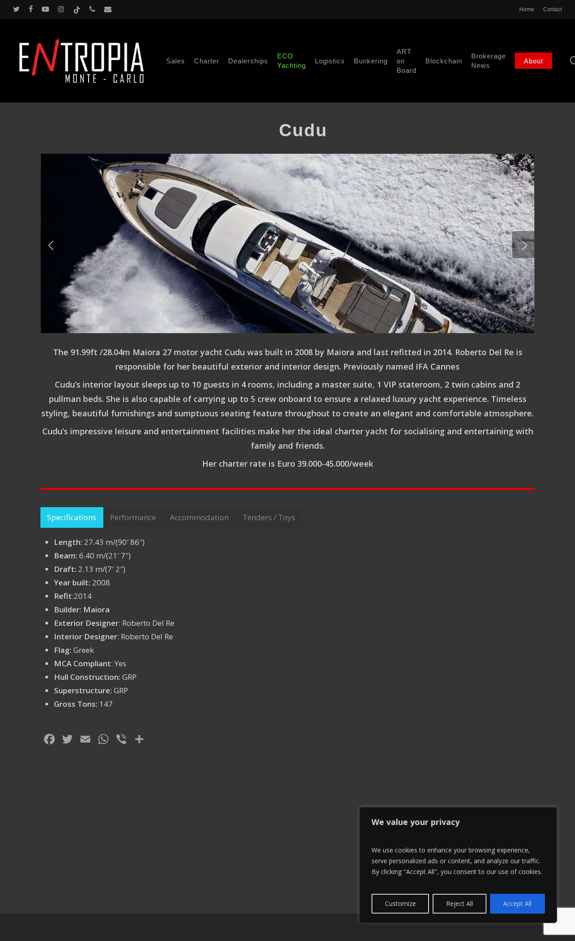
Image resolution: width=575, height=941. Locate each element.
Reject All (459, 903)
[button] (71, 517)
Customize (400, 903)
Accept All (517, 903)
